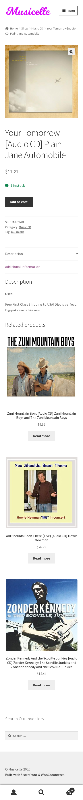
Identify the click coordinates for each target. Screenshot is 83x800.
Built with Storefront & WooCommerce (34, 774)
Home (14, 28)
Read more (41, 436)
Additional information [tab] (22, 266)
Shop (24, 28)
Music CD (37, 28)
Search (41, 792)
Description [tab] (14, 253)
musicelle (17, 232)
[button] (71, 51)
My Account (14, 792)
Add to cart (19, 202)
